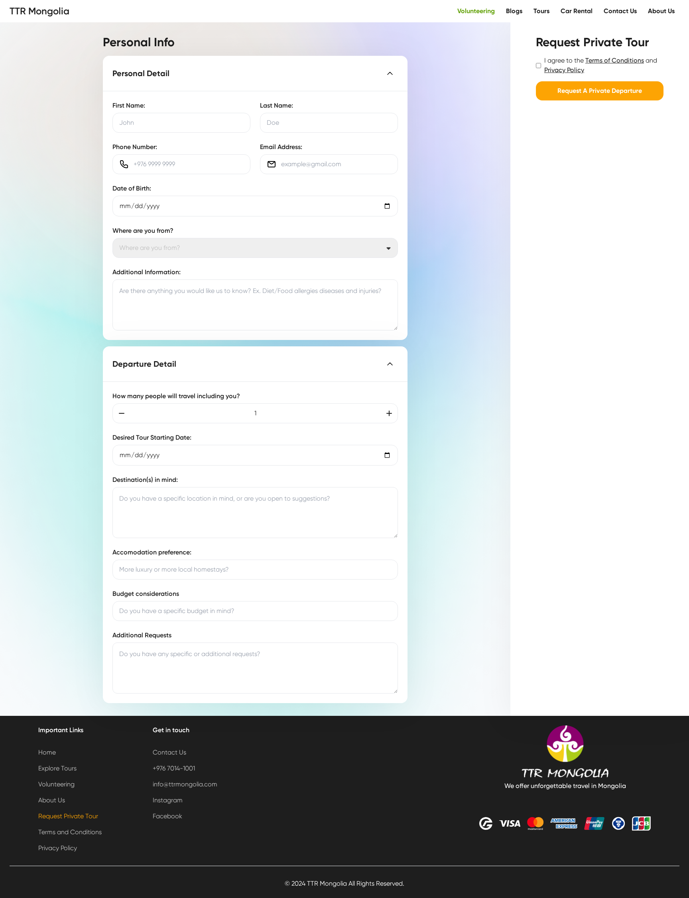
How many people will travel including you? (176, 396)
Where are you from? (142, 230)
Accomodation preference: (151, 552)
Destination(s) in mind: (145, 479)
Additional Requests (141, 635)
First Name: (128, 105)
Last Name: (276, 105)
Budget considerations (145, 593)
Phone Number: (134, 147)
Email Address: (281, 147)
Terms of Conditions (614, 60)
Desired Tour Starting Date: (151, 437)
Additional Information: (146, 272)
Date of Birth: (131, 188)
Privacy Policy (564, 70)
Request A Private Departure (599, 90)
